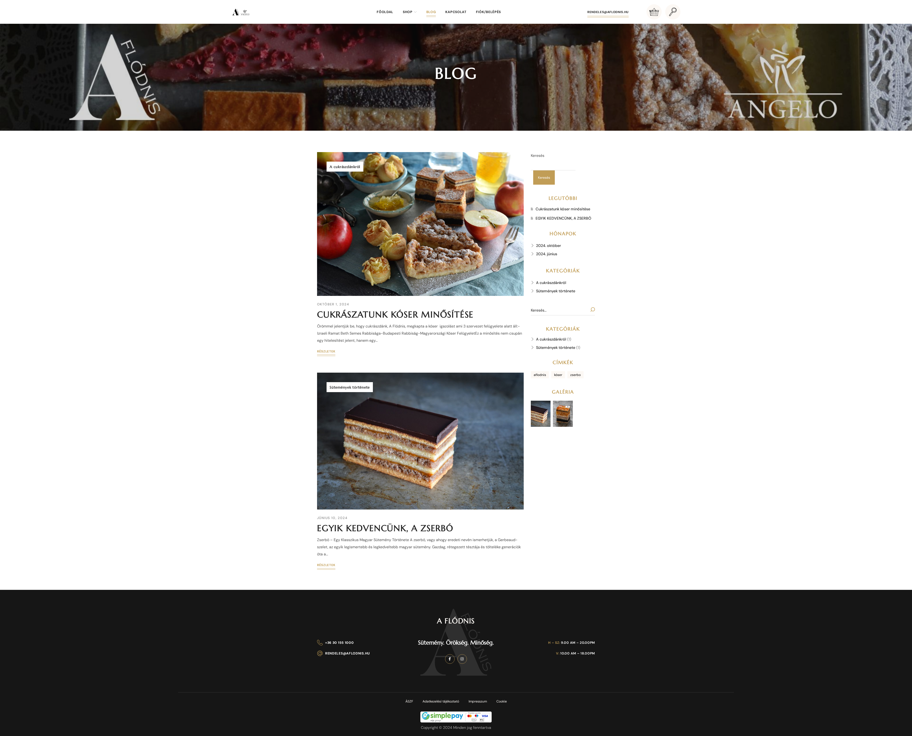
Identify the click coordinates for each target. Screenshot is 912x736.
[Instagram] (462, 659)
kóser (558, 375)
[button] (654, 11)
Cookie (501, 701)
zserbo (575, 375)
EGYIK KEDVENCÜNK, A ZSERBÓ (385, 528)
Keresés (537, 155)
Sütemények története (350, 387)
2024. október (548, 245)
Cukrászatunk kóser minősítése (395, 314)
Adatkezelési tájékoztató (441, 701)
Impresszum (478, 701)
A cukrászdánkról (345, 166)
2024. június (546, 253)
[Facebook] (450, 659)
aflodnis (540, 375)
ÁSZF (409, 701)
